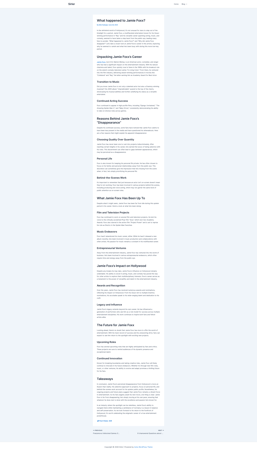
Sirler (71, 4)
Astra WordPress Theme (143, 447)
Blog (183, 4)
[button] (186, 4)
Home (176, 4)
